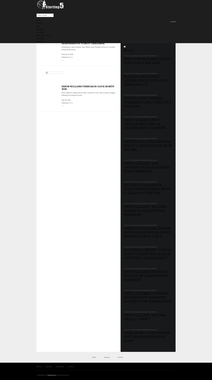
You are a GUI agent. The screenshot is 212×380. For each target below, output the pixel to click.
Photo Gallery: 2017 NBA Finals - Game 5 (145, 317)
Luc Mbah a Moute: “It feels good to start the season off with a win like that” (148, 254)
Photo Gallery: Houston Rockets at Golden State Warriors (146, 276)
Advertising (40, 38)
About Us (39, 366)
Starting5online (51, 375)
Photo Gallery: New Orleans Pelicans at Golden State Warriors (145, 124)
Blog (38, 26)
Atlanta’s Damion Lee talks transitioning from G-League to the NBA (147, 189)
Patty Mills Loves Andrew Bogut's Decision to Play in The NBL (148, 146)
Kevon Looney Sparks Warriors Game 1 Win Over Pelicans (147, 102)
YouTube (120, 357)
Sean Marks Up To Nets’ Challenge (83, 43)
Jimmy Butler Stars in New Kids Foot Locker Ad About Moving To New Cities (147, 232)
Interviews (40, 29)
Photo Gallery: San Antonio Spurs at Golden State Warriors (146, 167)
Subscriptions (60, 366)
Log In (173, 22)
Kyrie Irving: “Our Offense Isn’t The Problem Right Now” (147, 337)
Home (38, 20)
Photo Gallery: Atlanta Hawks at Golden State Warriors (145, 211)
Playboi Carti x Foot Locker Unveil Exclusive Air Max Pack (146, 81)
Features (39, 23)
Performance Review (43, 35)
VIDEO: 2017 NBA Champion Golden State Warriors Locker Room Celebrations (148, 297)
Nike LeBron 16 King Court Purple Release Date (147, 61)
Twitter (94, 357)
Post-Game (40, 32)
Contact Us (40, 42)
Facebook (107, 357)
